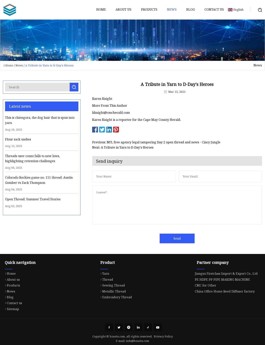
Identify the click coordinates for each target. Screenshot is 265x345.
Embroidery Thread (117, 297)
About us (123, 9)
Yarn (105, 273)
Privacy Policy (163, 336)
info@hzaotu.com (137, 341)
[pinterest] (128, 327)
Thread (107, 279)
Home (101, 9)
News (172, 9)
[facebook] (109, 327)
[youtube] (158, 327)
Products (149, 9)
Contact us (214, 9)
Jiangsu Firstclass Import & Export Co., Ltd (226, 273)
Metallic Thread (114, 291)
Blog (190, 9)
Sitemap (13, 309)
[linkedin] (138, 327)
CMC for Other (205, 285)
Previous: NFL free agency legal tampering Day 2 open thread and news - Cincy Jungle (156, 142)
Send (177, 238)
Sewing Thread (113, 285)
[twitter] (119, 327)
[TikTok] (148, 327)
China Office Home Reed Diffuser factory (225, 291)
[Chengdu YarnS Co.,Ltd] (9, 9)
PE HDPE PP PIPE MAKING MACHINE (222, 279)
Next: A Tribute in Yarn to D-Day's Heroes (122, 147)
